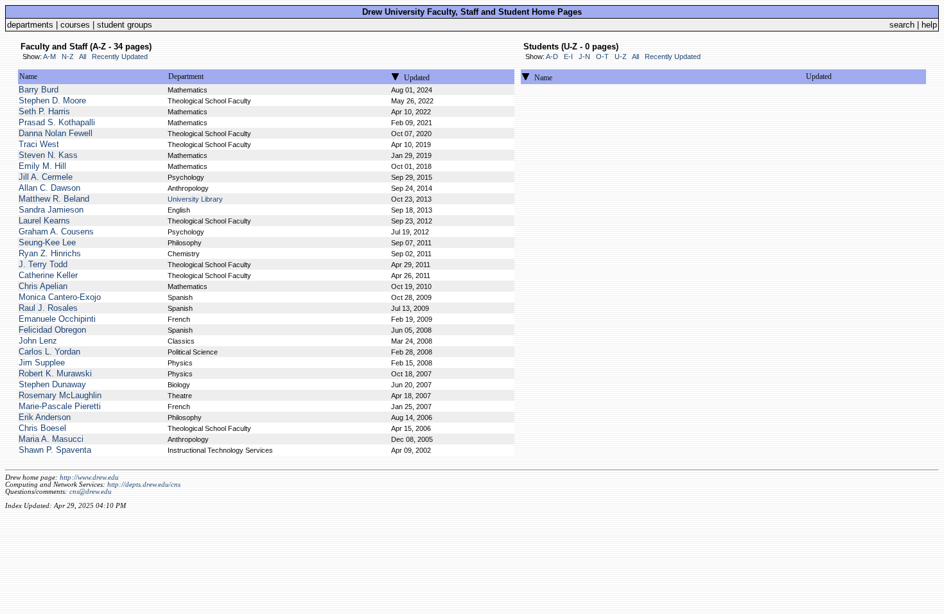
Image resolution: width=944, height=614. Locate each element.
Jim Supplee (42, 362)
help (929, 25)
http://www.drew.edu (89, 477)
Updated (417, 77)
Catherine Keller (48, 275)
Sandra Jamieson (51, 210)
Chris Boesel (42, 428)
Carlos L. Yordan (49, 351)
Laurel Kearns (44, 220)
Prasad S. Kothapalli (57, 122)
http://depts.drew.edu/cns (143, 484)
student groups (124, 25)
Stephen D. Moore (52, 100)
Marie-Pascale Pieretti (60, 406)
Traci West (39, 144)
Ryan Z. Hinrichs (50, 253)
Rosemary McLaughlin (60, 395)
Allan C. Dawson (49, 188)
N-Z (68, 56)
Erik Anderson (45, 417)
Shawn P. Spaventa (55, 450)
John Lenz (38, 341)
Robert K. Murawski (55, 373)
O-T (602, 56)
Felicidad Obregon (52, 330)
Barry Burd (38, 89)
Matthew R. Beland (54, 199)
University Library (195, 199)
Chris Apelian (43, 286)
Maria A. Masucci (51, 439)
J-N (584, 56)
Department (186, 76)
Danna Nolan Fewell (55, 133)
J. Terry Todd (43, 264)
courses (75, 25)
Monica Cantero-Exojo (60, 297)
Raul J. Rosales (48, 308)
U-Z (621, 56)
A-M (49, 56)
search (901, 25)
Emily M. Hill (42, 166)
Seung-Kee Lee (47, 242)
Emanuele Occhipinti (57, 319)
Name (28, 76)
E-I (568, 56)
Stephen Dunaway (52, 384)
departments (30, 25)
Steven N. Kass (48, 155)
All (82, 56)
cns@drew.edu (90, 491)
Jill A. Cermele (46, 177)
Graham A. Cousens (56, 231)
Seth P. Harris (44, 111)
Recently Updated (120, 56)
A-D (552, 56)
